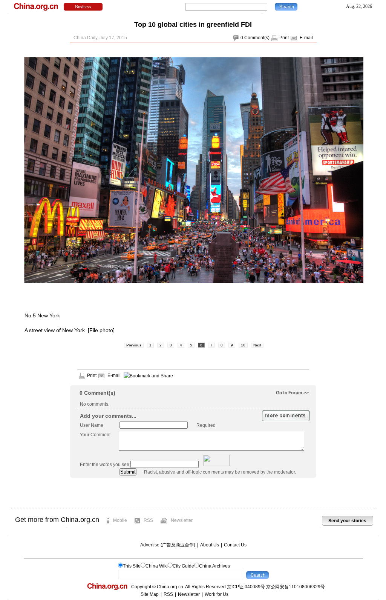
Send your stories (347, 520)
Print (284, 37)
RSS (148, 520)
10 (243, 345)
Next (257, 345)
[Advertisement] (193, 493)
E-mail (306, 37)
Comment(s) (257, 37)
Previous (133, 345)
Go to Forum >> (292, 392)
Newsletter (182, 520)
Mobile (120, 520)
